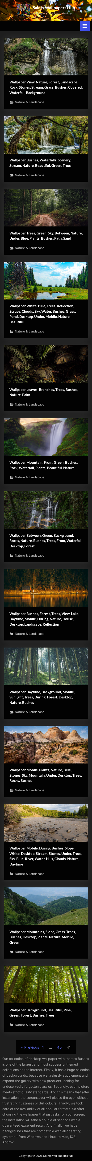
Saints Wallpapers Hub (54, 7)
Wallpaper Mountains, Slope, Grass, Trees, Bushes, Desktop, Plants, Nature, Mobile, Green (42, 937)
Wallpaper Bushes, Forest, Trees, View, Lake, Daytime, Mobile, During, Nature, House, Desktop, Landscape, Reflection (44, 618)
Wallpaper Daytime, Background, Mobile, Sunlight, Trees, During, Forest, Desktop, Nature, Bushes (42, 697)
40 (59, 1047)
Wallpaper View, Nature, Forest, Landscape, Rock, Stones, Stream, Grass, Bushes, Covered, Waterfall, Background (46, 87)
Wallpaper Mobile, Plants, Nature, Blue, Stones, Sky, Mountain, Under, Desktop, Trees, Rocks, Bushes (45, 775)
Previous (31, 1047)
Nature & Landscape (30, 102)
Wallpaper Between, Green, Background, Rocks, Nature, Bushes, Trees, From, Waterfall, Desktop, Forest (45, 540)
